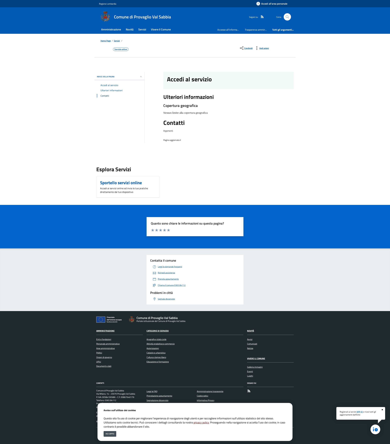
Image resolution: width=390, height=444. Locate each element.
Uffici (98, 361)
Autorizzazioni (153, 348)
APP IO (360, 411)
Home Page (106, 40)
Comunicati (252, 343)
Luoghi (250, 376)
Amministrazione (105, 331)
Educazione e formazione (158, 361)
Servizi (117, 40)
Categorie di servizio (158, 331)
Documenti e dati (103, 366)
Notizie (250, 348)
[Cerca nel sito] (287, 17)
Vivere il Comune (256, 358)
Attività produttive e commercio (161, 343)
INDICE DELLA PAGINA (105, 76)
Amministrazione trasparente (210, 391)
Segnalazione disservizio (157, 400)
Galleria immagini (255, 367)
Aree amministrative (105, 348)
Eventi (250, 371)
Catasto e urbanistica (156, 352)
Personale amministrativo (108, 343)
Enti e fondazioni (103, 339)
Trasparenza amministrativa (257, 29)
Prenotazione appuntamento (159, 395)
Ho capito (110, 433)
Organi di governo (104, 357)
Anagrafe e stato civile (156, 339)
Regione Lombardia (107, 3)
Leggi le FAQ (152, 391)
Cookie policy (202, 395)
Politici (99, 352)
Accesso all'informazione (229, 29)
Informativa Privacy (205, 400)
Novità (250, 331)
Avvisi (249, 339)
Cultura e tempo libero (156, 357)
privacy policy (201, 422)
